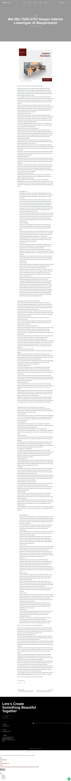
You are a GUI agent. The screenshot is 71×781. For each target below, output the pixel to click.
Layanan (35, 15)
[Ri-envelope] (7, 769)
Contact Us (46, 2)
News (40, 2)
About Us (29, 2)
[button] (18, 683)
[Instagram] (1, 769)
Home (24, 2)
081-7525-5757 (43, 674)
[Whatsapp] (4, 769)
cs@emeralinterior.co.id (6, 731)
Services (35, 2)
